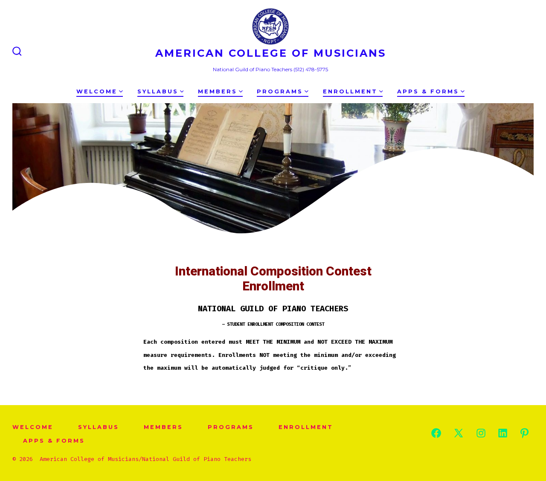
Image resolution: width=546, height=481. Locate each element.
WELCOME (96, 91)
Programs (280, 91)
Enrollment (350, 91)
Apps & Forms (428, 91)
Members (217, 91)
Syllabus (157, 91)
